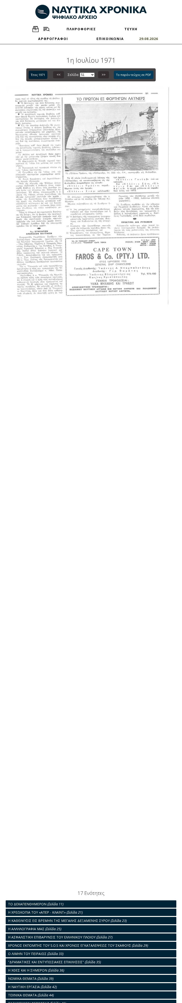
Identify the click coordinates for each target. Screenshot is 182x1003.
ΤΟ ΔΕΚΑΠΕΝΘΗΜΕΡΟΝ (36, 904)
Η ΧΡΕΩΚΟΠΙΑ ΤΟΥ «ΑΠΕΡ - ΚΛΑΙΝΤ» (45, 912)
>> (103, 74)
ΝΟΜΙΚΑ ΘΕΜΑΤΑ (31, 978)
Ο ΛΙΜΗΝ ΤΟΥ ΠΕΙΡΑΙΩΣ (36, 953)
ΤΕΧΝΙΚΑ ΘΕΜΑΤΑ (31, 995)
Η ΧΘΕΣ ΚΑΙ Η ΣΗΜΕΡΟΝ (36, 970)
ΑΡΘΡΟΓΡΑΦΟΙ (53, 38)
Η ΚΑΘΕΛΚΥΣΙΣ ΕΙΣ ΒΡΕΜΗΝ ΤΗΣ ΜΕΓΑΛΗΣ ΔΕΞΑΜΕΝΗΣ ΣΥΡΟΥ (67, 920)
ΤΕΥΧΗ (130, 29)
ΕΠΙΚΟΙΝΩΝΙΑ (110, 38)
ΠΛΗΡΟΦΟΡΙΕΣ (81, 29)
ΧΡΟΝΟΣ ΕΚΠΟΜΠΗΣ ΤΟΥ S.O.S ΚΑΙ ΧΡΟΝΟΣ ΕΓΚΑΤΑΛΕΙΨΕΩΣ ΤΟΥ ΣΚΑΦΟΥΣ (78, 945)
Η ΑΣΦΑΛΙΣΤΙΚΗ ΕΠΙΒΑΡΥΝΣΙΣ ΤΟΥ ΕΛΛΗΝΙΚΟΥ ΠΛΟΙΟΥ (60, 937)
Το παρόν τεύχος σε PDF (133, 75)
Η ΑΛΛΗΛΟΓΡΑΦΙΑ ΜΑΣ (34, 929)
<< (58, 74)
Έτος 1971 (38, 75)
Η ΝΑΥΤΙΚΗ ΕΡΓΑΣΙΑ (32, 987)
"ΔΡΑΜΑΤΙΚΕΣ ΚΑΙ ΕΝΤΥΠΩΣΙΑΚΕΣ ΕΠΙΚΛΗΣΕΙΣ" (54, 962)
